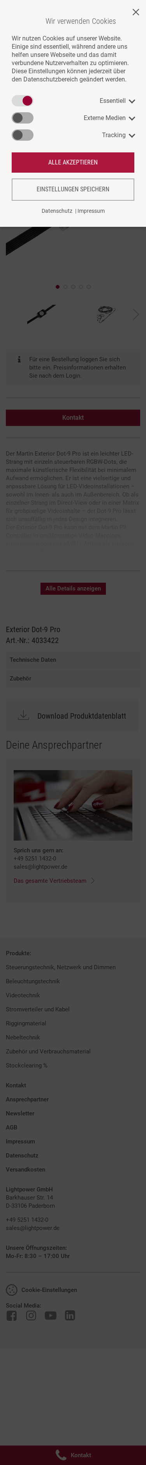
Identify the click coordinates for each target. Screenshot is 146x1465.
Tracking (114, 135)
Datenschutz (57, 211)
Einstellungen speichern (73, 189)
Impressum (91, 211)
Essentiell (113, 100)
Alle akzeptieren (73, 162)
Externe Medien (105, 118)
